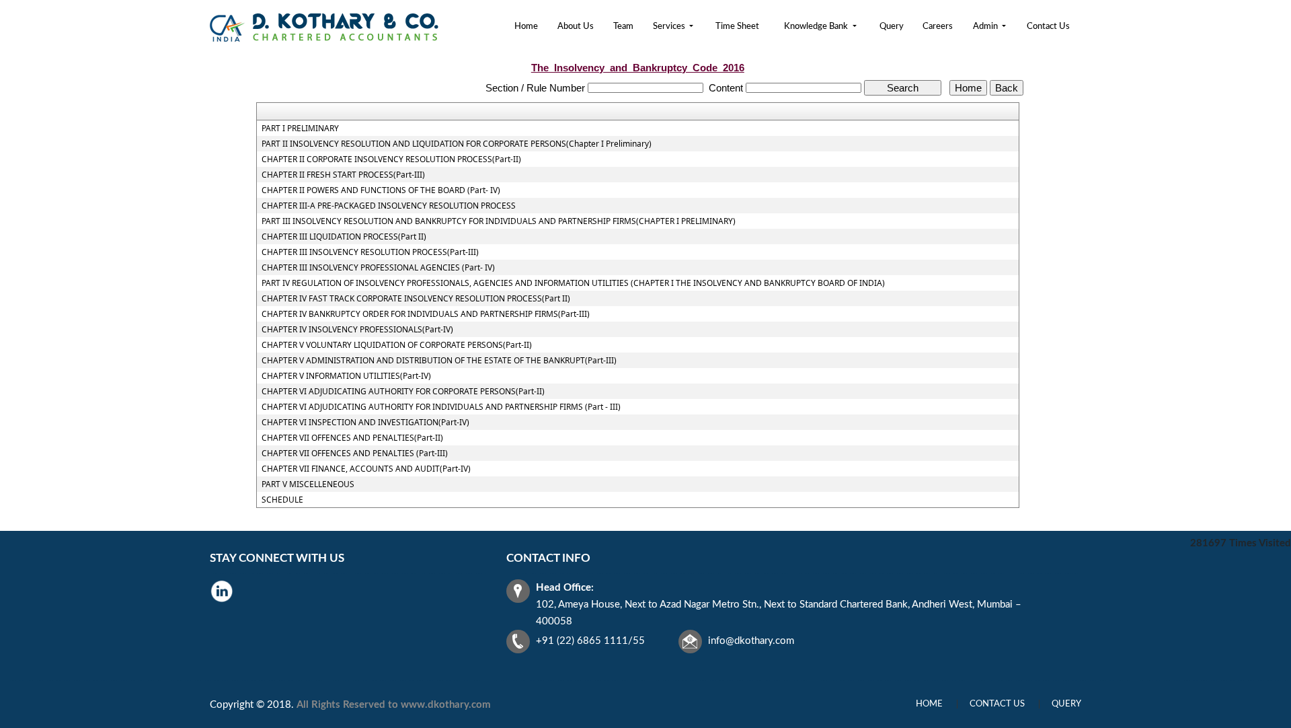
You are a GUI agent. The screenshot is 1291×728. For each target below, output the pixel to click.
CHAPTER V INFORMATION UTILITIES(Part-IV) (346, 376)
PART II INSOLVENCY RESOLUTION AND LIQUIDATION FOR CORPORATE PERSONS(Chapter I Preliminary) (457, 144)
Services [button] (670, 26)
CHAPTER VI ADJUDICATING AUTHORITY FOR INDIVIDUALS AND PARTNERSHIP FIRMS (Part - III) (441, 407)
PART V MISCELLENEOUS (308, 484)
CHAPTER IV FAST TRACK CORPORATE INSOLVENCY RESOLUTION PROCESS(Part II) (416, 298)
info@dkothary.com (751, 641)
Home (526, 26)
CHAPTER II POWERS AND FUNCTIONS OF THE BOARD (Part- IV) (381, 190)
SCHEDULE (282, 500)
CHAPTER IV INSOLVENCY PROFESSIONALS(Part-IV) (357, 329)
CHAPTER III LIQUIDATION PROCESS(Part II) (344, 236)
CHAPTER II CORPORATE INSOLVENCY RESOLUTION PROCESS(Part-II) (391, 159)
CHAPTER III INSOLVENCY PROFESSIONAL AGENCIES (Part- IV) (378, 267)
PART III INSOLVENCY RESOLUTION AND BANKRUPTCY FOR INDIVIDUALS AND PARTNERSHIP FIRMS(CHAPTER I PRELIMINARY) (499, 221)
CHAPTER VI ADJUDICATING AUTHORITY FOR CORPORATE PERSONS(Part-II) (403, 391)
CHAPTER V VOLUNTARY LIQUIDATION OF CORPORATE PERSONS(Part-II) (397, 345)
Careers (938, 26)
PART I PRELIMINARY (300, 128)
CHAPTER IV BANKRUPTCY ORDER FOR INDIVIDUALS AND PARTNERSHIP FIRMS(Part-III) (426, 314)
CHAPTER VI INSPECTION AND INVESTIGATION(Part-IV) (365, 422)
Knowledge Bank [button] (817, 26)
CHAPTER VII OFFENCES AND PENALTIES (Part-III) (355, 453)
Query (891, 26)
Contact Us (1048, 26)
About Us (575, 26)
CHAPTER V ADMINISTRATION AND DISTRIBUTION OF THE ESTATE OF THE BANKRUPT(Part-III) (439, 360)
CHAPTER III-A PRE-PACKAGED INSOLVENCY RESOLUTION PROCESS (389, 206)
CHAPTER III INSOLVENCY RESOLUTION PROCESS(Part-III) (370, 252)
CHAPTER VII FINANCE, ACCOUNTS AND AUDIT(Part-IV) (366, 469)
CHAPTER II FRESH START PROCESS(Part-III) (343, 175)
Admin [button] (986, 26)
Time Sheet (737, 26)
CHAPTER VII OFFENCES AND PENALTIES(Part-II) (352, 438)
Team (623, 26)
